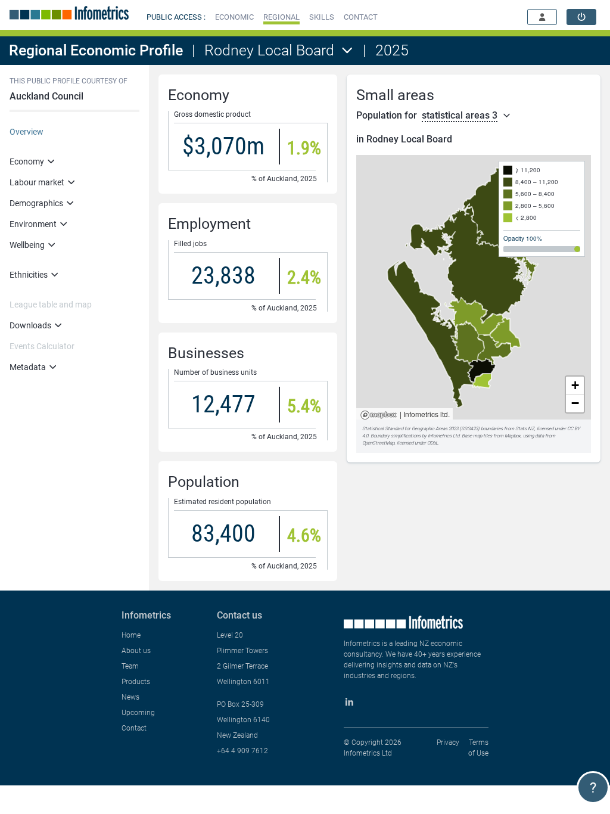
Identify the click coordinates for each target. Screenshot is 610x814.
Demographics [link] (36, 203)
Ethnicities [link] (29, 274)
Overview (26, 131)
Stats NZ (524, 428)
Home (131, 635)
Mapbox (378, 416)
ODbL (432, 443)
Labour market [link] (37, 182)
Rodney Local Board (269, 50)
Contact (134, 728)
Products (136, 682)
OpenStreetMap (378, 443)
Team (130, 666)
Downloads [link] (30, 325)
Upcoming (138, 713)
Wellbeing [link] (27, 245)
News (130, 697)
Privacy (448, 742)
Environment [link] (33, 224)
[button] (234, 17)
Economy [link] (27, 161)
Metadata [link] (28, 367)
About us (136, 651)
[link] (581, 17)
